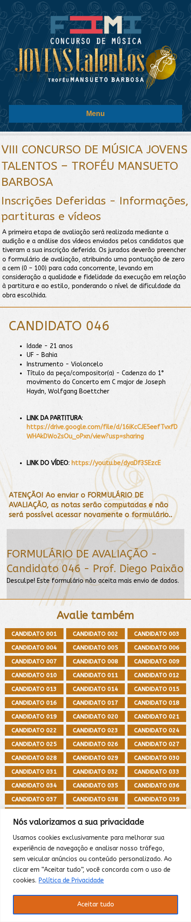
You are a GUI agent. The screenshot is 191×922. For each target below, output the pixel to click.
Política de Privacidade (71, 880)
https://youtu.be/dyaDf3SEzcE (116, 463)
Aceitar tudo (95, 904)
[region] (95, 865)
